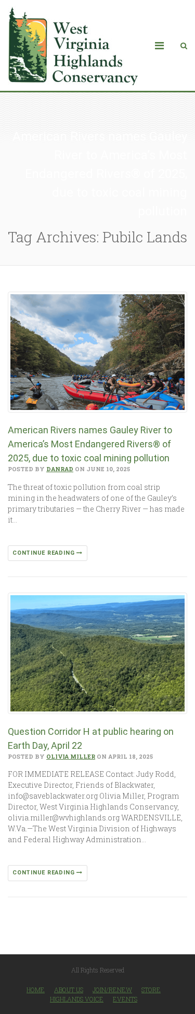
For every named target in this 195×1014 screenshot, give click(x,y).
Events (125, 999)
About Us (68, 989)
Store (151, 989)
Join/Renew (112, 989)
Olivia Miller (70, 756)
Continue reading (44, 553)
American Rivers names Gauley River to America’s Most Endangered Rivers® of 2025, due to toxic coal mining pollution (90, 443)
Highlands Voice (76, 999)
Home (36, 989)
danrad (59, 469)
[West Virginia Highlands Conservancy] (73, 45)
